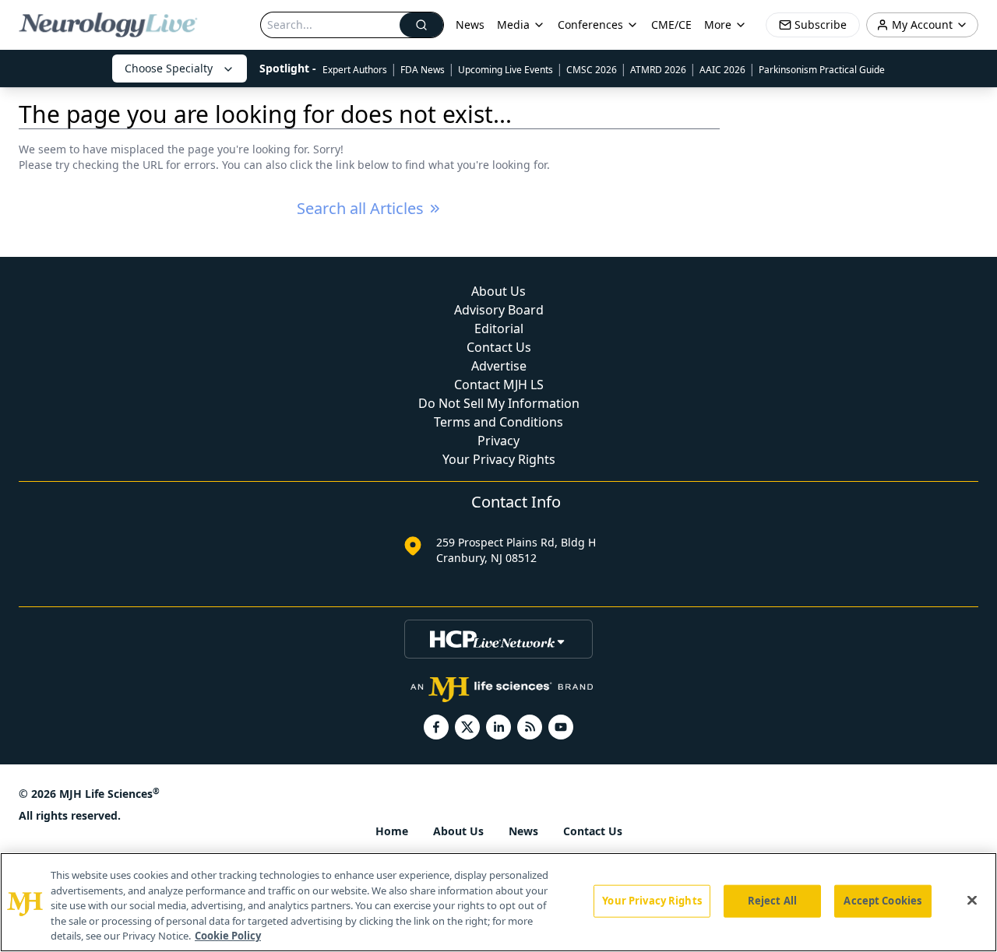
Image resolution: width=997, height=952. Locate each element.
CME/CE (671, 24)
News (470, 24)
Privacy (498, 440)
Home (391, 831)
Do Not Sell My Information (499, 403)
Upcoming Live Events (505, 69)
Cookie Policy (228, 936)
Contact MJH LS (499, 384)
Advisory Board (499, 309)
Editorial (498, 328)
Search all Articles (360, 208)
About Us (498, 291)
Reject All (772, 901)
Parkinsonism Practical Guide (822, 69)
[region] (498, 902)
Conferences (590, 24)
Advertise (499, 365)
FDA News (422, 69)
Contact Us (499, 347)
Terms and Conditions (498, 421)
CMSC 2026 (591, 69)
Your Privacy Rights (498, 459)
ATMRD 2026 (658, 69)
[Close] (972, 900)
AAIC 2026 (722, 69)
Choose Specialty (169, 68)
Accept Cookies (882, 901)
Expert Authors (354, 69)
